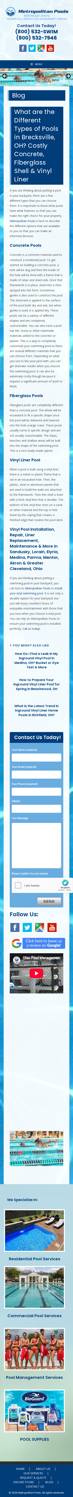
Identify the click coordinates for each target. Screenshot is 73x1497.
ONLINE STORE (23, 1482)
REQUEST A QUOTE (33, 1478)
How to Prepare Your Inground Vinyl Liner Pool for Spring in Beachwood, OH (36, 684)
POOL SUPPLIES (34, 1439)
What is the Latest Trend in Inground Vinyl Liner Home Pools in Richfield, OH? (36, 710)
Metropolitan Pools (22, 221)
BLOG (49, 1482)
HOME (20, 1469)
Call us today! (31, 629)
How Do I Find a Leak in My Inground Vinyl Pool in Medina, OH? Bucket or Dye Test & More (36, 661)
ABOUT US (43, 1469)
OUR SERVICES (33, 1473)
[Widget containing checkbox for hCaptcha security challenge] (42, 885)
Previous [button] (5, 76)
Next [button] (68, 76)
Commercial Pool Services (35, 1316)
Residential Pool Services (34, 1259)
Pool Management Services (34, 1377)
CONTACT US (35, 1486)
